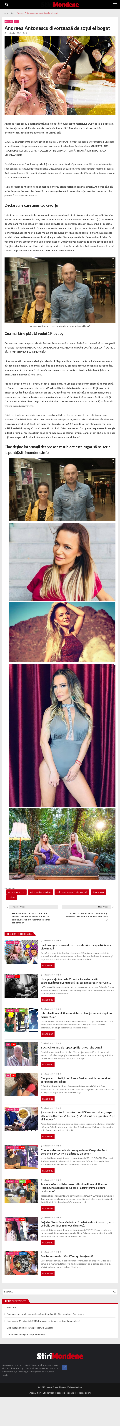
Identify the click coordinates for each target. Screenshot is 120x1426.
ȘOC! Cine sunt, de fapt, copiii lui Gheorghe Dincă (71, 1047)
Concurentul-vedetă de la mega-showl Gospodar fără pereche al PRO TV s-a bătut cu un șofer (74, 1151)
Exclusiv (8, 22)
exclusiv (11, 897)
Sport (22, 1010)
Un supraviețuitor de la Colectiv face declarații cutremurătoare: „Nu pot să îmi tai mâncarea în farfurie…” (76, 981)
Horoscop (60, 1392)
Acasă (33, 1392)
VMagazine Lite (74, 1387)
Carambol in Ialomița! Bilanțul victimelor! (26, 1334)
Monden (79, 1392)
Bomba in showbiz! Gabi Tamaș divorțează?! (67, 1256)
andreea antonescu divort (40, 892)
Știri (17, 976)
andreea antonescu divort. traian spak (72, 892)
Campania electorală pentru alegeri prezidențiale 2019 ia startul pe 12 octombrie (45, 1314)
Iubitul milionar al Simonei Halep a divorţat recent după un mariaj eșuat (76, 1015)
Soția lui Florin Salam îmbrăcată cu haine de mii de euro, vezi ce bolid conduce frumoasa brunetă (77, 1223)
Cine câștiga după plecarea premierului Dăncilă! (30, 1327)
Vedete (23, 1253)
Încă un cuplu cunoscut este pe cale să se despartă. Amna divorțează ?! (76, 946)
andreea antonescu (16, 892)
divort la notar (98, 892)
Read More (47, 966)
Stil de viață (48, 1392)
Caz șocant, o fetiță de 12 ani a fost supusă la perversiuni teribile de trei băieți (75, 1080)
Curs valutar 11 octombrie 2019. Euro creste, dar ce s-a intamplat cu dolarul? (43, 1321)
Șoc (16, 22)
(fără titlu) (11, 1307)
